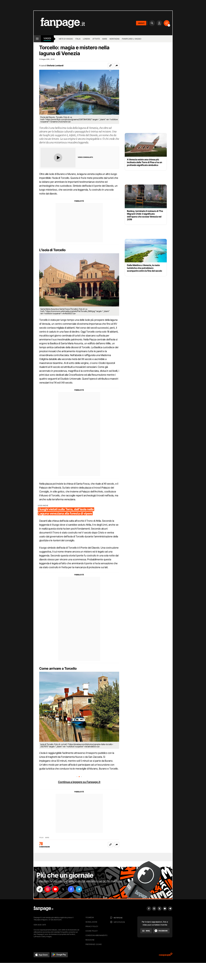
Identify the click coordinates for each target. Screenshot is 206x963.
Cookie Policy (91, 931)
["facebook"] (71, 889)
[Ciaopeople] (165, 955)
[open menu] (37, 38)
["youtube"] (55, 889)
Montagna (114, 39)
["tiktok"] (39, 889)
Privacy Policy (91, 926)
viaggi (47, 38)
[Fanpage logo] (59, 23)
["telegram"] (79, 889)
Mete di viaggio (66, 39)
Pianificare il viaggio (131, 39)
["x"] (63, 889)
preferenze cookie (93, 944)
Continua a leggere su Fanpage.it (79, 782)
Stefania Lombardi (55, 65)
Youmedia (89, 917)
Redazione (89, 940)
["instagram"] (47, 889)
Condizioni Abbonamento (96, 935)
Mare (104, 39)
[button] (116, 65)
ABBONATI (141, 23)
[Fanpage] (43, 908)
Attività (96, 39)
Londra (86, 39)
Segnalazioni (91, 922)
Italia (77, 39)
